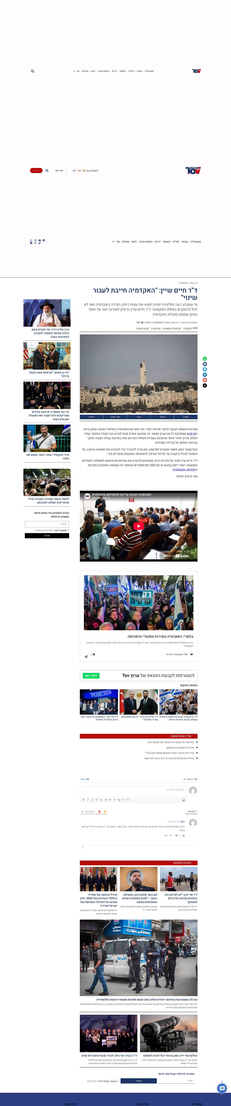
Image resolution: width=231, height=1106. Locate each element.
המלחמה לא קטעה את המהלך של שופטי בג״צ (171, 742)
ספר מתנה (115, 417)
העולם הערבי (103, 71)
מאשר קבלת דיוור (101, 1081)
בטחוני (139, 71)
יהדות (114, 71)
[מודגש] (83, 800)
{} (123, 799)
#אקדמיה (187, 328)
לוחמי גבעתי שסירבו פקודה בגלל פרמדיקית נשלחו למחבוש (48, 501)
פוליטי (131, 71)
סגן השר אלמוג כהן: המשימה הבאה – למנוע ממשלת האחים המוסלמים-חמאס (139, 898)
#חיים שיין (155, 328)
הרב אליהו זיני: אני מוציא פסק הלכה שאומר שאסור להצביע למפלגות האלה (50, 333)
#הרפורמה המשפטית (172, 328)
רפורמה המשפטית (184, 469)
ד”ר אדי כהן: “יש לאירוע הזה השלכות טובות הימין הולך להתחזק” (181, 898)
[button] (32, 71)
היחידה (91, 417)
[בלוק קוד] (114, 800)
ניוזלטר (162, 417)
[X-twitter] (35, 243)
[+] (127, 799)
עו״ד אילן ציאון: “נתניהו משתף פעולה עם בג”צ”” (169, 753)
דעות (93, 71)
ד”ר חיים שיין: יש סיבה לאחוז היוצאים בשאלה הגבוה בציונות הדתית (179, 718)
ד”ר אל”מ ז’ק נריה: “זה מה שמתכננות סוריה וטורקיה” (139, 718)
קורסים (85, 71)
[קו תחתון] (92, 800)
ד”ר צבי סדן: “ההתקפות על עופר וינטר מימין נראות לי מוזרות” (99, 718)
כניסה (83, 779)
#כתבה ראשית (143, 328)
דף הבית (194, 282)
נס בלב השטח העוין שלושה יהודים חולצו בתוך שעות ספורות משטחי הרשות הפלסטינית (146, 1000)
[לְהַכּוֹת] (97, 800)
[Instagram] (35, 240)
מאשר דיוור (50, 530)
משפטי (122, 71)
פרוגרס (191, 434)
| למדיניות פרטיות (44, 530)
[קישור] (119, 800)
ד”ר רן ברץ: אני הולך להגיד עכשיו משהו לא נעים (109, 1056)
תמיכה (186, 417)
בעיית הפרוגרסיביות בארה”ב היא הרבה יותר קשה (169, 758)
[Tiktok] (39, 243)
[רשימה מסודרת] (101, 800)
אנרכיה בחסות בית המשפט (180, 748)
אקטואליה (149, 71)
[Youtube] (39, 240)
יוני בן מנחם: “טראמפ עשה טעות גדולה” (49, 374)
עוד (78, 71)
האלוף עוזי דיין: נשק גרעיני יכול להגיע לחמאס (170, 1056)
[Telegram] (31, 243)
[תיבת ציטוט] (110, 800)
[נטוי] (88, 800)
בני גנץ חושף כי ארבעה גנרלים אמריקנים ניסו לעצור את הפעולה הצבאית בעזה (48, 415)
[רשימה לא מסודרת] (105, 800)
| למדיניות (92, 1081)
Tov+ (138, 417)
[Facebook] (44, 240)
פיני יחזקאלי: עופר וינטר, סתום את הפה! (48, 457)
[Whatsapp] (31, 240)
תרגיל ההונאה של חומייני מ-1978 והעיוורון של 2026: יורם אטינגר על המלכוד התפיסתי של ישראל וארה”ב (98, 900)
